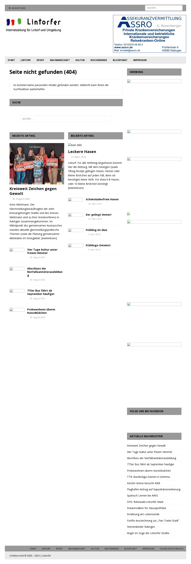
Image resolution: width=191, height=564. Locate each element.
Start (11, 60)
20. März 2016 (95, 203)
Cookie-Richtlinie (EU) (171, 548)
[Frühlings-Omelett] (75, 247)
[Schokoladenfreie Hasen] (75, 201)
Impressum (140, 60)
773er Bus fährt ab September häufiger (40, 292)
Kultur (80, 60)
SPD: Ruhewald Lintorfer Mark (145, 502)
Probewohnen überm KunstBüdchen (41, 311)
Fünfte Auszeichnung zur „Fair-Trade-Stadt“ (153, 520)
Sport (40, 60)
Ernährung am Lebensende (143, 514)
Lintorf (26, 60)
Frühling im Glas (96, 230)
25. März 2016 (95, 218)
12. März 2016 (78, 157)
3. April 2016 (94, 234)
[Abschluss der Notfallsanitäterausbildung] (17, 272)
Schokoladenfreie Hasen (102, 199)
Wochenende (98, 60)
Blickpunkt (120, 60)
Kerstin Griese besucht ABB (143, 483)
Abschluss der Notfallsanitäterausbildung (44, 272)
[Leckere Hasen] (95, 145)
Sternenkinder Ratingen (141, 526)
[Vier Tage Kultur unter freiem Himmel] (17, 253)
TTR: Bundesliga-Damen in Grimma (148, 477)
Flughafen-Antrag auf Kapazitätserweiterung (153, 489)
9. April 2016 (94, 249)
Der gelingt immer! (98, 214)
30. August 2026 (21, 198)
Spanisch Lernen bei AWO (142, 495)
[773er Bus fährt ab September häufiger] (17, 294)
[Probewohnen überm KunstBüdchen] (17, 313)
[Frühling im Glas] (75, 231)
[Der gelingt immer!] (75, 216)
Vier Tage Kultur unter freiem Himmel (42, 251)
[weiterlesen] (49, 238)
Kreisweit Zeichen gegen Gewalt (33, 191)
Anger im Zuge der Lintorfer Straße (148, 533)
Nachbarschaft (60, 60)
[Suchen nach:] (163, 7)
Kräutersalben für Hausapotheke (146, 508)
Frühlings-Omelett (98, 245)
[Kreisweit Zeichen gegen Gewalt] (37, 163)
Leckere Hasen (82, 151)
